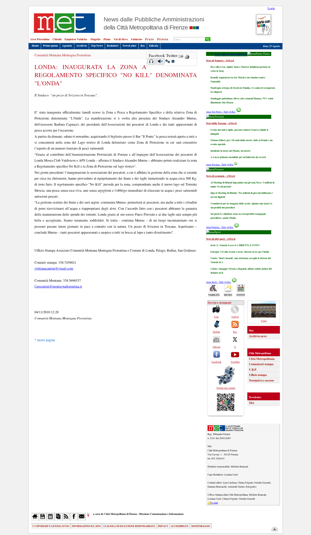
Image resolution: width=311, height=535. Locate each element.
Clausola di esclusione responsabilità (129, 526)
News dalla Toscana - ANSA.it (221, 123)
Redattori (112, 45)
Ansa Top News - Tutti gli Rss (221, 111)
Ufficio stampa (258, 375)
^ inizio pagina (44, 340)
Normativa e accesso (261, 380)
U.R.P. (253, 369)
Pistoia (162, 39)
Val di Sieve (121, 39)
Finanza (238, 53)
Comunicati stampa (261, 364)
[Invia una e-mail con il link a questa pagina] (181, 55)
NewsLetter (129, 45)
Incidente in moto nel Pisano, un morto (230, 150)
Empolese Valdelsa (76, 39)
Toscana (230, 53)
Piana (106, 39)
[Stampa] (187, 55)
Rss (142, 45)
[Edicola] (58, 517)
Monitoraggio (200, 526)
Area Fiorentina (40, 39)
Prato (149, 39)
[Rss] (66, 517)
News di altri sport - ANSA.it (220, 239)
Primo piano (50, 45)
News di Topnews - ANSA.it (220, 60)
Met (251, 403)
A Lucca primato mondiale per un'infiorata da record (238, 157)
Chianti (57, 39)
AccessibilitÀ (180, 526)
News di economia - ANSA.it (220, 176)
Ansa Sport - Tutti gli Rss (218, 282)
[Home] (35, 517)
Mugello (95, 39)
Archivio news (258, 336)
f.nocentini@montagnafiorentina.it (58, 286)
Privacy (163, 526)
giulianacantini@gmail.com (53, 268)
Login (271, 8)
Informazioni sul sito (86, 526)
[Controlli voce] (167, 62)
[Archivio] (43, 517)
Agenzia (67, 45)
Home (35, 45)
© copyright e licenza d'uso (50, 526)
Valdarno (136, 39)
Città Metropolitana (262, 359)
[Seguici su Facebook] (74, 517)
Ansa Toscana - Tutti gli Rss (220, 164)
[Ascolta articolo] (151, 61)
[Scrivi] (82, 517)
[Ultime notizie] (51, 517)
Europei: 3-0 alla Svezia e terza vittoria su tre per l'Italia (240, 252)
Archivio (81, 45)
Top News (97, 45)
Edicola (153, 45)
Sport (244, 53)
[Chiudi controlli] (173, 62)
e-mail (215, 502)
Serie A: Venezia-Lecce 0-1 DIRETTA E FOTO (235, 245)
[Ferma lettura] (160, 61)
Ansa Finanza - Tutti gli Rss (220, 227)
